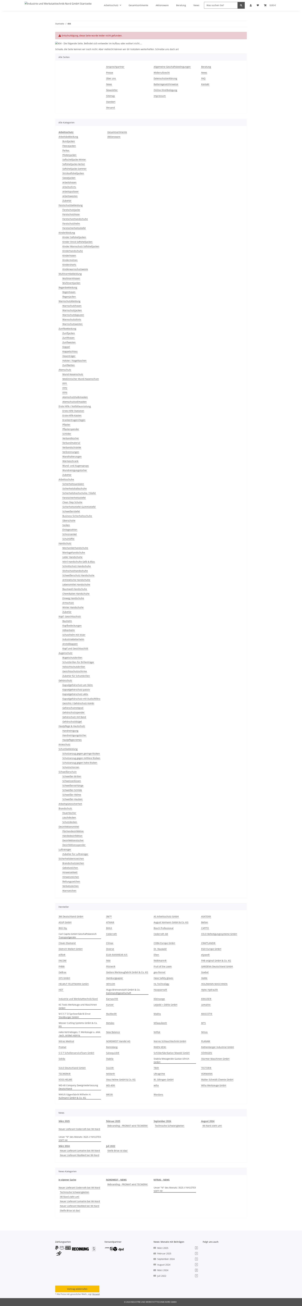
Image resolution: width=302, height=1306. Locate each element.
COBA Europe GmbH (164, 943)
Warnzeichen (69, 890)
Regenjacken (69, 296)
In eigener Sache (67, 1179)
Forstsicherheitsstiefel (74, 228)
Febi (108, 960)
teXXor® (110, 1073)
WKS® (109, 1094)
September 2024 (162, 1121)
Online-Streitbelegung (165, 90)
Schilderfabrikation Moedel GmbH (172, 1052)
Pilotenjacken (69, 154)
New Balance (113, 1032)
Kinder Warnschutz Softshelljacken (80, 246)
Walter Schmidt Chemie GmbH (217, 1079)
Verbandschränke (71, 447)
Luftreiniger (65, 849)
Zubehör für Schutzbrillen (76, 675)
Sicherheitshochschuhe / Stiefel (79, 493)
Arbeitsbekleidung (68, 136)
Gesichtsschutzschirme (74, 671)
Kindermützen (70, 260)
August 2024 (207, 1121)
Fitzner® (110, 966)
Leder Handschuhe (72, 557)
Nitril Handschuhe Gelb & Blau (78, 561)
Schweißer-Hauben (72, 799)
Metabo (110, 1022)
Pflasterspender (70, 429)
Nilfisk (157, 1032)
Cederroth (111, 933)
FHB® (62, 966)
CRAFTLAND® (208, 943)
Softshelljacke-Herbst (73, 164)
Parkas (65, 150)
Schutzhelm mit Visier (73, 634)
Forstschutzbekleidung (71, 205)
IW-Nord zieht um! (212, 1125)
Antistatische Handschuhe (76, 579)
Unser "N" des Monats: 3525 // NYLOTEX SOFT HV (80, 1138)
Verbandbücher (70, 438)
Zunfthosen (68, 337)
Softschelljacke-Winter (74, 159)
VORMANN (207, 1073)
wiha (156, 1085)
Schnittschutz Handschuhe (76, 566)
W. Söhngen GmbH (163, 1079)
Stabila (109, 1058)
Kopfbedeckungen (72, 625)
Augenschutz (65, 653)
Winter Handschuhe (73, 607)
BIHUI (109, 928)
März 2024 (64, 1146)
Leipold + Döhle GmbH (165, 1004)
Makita (157, 1013)
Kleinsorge (159, 998)
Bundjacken (68, 141)
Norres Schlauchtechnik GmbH (170, 1041)
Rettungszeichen (71, 881)
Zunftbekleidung (67, 328)
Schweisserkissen (71, 780)
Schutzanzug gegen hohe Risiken (79, 762)
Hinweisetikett (69, 872)
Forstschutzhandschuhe (75, 218)
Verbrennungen (70, 451)
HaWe (204, 978)
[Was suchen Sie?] (241, 5)
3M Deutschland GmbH (71, 916)
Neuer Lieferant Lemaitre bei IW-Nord (80, 1150)
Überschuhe (68, 520)
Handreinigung (70, 730)
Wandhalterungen (72, 456)
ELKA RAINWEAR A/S (116, 954)
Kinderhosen (69, 255)
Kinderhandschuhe (72, 250)
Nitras (204, 1032)
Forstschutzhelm (71, 223)
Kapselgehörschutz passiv (76, 689)
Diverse (110, 948)
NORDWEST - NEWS (116, 1179)
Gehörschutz (65, 680)
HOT (61, 989)
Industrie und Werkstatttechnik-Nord (78, 998)
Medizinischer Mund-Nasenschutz (80, 378)
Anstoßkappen (70, 643)
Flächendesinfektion (73, 831)
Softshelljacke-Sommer (74, 168)
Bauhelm (67, 621)
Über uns (111, 78)
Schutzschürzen (70, 767)
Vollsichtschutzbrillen (73, 666)
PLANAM (205, 1041)
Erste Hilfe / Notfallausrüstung (75, 406)
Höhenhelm (68, 630)
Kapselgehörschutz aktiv (75, 694)
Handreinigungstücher (74, 735)
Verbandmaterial (71, 442)
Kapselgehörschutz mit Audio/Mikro (81, 698)
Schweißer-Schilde (72, 790)
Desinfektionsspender (74, 844)
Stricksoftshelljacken (73, 173)
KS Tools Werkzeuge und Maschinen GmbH (78, 1006)
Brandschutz (65, 808)
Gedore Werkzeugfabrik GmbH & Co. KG (127, 972)
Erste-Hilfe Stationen (73, 410)
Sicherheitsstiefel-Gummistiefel (79, 506)
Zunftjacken (68, 333)
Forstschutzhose (71, 214)
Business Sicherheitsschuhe (77, 515)
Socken (66, 525)
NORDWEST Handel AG (118, 1041)
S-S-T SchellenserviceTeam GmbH (76, 1052)
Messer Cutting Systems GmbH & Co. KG (78, 1024)
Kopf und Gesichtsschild (75, 648)
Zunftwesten (69, 342)
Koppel (66, 346)
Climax (109, 943)
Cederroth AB (161, 933)
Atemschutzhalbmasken (75, 397)
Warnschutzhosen (71, 305)
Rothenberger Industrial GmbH (217, 1047)
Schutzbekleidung (68, 748)
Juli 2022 (110, 1146)
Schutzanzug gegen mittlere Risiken (81, 758)
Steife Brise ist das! (117, 1150)
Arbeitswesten (70, 196)
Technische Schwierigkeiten (169, 1125)
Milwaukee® (160, 1022)
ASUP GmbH (65, 922)
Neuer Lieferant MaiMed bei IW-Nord (79, 1155)
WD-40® (110, 1085)
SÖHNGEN (206, 1052)
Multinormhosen (71, 278)
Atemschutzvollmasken (74, 401)
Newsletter (112, 90)
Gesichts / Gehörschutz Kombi (78, 703)
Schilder (66, 433)
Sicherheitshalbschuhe (74, 488)
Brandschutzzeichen (73, 863)
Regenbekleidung (68, 287)
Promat (62, 1047)
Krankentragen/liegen (73, 419)
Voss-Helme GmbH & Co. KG (120, 1079)
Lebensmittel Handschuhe (76, 584)
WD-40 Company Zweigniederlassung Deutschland (78, 1087)
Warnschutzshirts (71, 319)
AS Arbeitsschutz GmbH (166, 916)
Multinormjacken (71, 282)
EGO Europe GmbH (211, 948)
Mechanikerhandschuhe (75, 547)
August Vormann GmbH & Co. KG (171, 922)
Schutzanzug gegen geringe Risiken (81, 753)
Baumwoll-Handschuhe (74, 589)
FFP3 (64, 392)
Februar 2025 (113, 1121)
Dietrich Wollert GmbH (70, 948)
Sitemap (110, 95)
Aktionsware (113, 136)
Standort (110, 101)
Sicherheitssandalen (73, 483)
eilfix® (62, 954)
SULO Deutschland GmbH (72, 1067)
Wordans (158, 1094)
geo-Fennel (159, 972)
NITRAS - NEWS (162, 1179)
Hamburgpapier (114, 978)
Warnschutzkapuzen (73, 314)
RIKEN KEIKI (160, 1047)
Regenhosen (69, 292)
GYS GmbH (64, 978)
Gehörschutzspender (73, 712)
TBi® (156, 1067)
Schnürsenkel (69, 534)
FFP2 (64, 387)
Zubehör (66, 200)
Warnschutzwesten (72, 324)
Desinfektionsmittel (69, 826)
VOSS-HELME (65, 1079)
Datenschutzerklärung (165, 78)
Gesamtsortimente (117, 132)
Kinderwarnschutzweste (75, 269)
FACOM (62, 960)
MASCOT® (206, 1013)
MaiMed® (111, 1013)
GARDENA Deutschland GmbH (217, 966)
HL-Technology (161, 983)
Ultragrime (159, 1073)
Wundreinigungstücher (74, 470)
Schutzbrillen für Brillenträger (78, 662)
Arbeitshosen (69, 182)
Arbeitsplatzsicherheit (70, 803)
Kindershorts (69, 264)
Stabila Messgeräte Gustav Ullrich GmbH (171, 1060)
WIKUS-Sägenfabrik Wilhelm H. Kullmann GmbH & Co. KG (75, 1096)
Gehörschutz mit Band (74, 716)
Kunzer (110, 1004)
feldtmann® (160, 960)
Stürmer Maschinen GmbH (215, 1058)
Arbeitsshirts (69, 186)
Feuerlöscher (69, 812)
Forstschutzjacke (71, 209)
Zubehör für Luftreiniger (75, 854)
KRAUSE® (206, 998)
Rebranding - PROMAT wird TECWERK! (127, 1125)
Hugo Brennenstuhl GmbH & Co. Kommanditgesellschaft (123, 991)
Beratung (206, 66)
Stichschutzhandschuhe (75, 570)
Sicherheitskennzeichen (71, 858)
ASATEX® (206, 916)
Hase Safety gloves (163, 978)
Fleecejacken (69, 145)
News (109, 84)
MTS (203, 1022)
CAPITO (205, 928)
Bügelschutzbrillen (72, 657)
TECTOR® (206, 1067)
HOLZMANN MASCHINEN (214, 983)
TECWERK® (65, 1073)
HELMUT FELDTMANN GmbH (74, 983)
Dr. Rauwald (160, 948)
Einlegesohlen (69, 529)
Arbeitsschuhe (66, 479)
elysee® (205, 954)
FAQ (203, 78)
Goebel (205, 972)
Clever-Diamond (67, 943)
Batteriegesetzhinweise (166, 84)
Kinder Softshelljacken (74, 237)
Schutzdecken (69, 822)
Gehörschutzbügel (72, 721)
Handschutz (65, 543)
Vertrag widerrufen (77, 1288)
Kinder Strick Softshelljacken (77, 241)
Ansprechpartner (115, 66)
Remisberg (111, 1047)
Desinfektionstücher (73, 840)
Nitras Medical (66, 1041)
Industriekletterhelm (73, 639)
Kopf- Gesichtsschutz (70, 616)
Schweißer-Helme (71, 794)
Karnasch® (112, 998)
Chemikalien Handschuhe (75, 593)
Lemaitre (205, 1004)
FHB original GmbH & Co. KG (216, 960)
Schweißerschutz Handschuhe (78, 575)
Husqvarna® (160, 989)
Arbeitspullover (70, 191)
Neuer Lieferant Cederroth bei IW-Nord (79, 1128)
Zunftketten (68, 365)
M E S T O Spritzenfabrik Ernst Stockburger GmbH (74, 1015)
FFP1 (64, 383)
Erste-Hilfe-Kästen (71, 415)
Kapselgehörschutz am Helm (77, 684)
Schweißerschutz (68, 771)
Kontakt (205, 84)
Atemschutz (65, 369)
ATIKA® (110, 922)
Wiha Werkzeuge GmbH (213, 1085)
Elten (156, 954)
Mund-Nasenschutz (72, 374)
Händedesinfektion (72, 835)
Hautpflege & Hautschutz (72, 726)
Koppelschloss (70, 351)
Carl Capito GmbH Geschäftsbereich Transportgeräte (78, 935)
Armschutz (68, 602)
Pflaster (66, 424)
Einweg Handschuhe (73, 598)
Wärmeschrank (70, 461)
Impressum (160, 95)
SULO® (110, 1067)
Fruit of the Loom (163, 966)
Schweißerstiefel (71, 511)
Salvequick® (112, 1052)
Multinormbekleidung (70, 273)
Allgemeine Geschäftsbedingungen (172, 66)
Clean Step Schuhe (72, 502)
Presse (109, 72)
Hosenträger (69, 356)
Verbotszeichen (70, 886)
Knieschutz (64, 744)
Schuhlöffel (68, 538)
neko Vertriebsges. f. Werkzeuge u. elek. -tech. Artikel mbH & (80, 1034)
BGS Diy (63, 928)
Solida (62, 1058)
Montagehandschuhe (73, 552)
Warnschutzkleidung (69, 301)
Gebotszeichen (70, 867)
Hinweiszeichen (70, 876)
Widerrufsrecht (162, 72)
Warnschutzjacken (72, 310)
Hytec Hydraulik (209, 989)
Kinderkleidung (67, 232)
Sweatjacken (69, 177)
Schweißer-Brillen (71, 776)
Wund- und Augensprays (75, 465)
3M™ (109, 916)
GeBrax (62, 972)
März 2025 (64, 1121)
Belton (204, 922)
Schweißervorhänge (72, 785)
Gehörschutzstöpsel (72, 707)
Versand (110, 107)
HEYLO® (110, 983)
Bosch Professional (163, 928)
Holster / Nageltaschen (74, 360)
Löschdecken (69, 817)
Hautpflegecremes (72, 739)
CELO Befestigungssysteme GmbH (219, 933)
